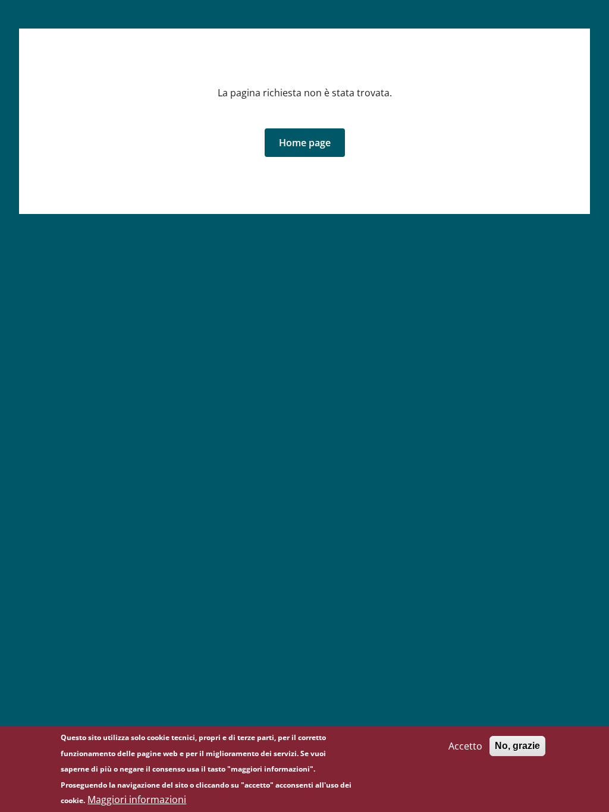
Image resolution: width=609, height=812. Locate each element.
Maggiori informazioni (136, 799)
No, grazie (517, 746)
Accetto (465, 746)
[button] (305, 142)
